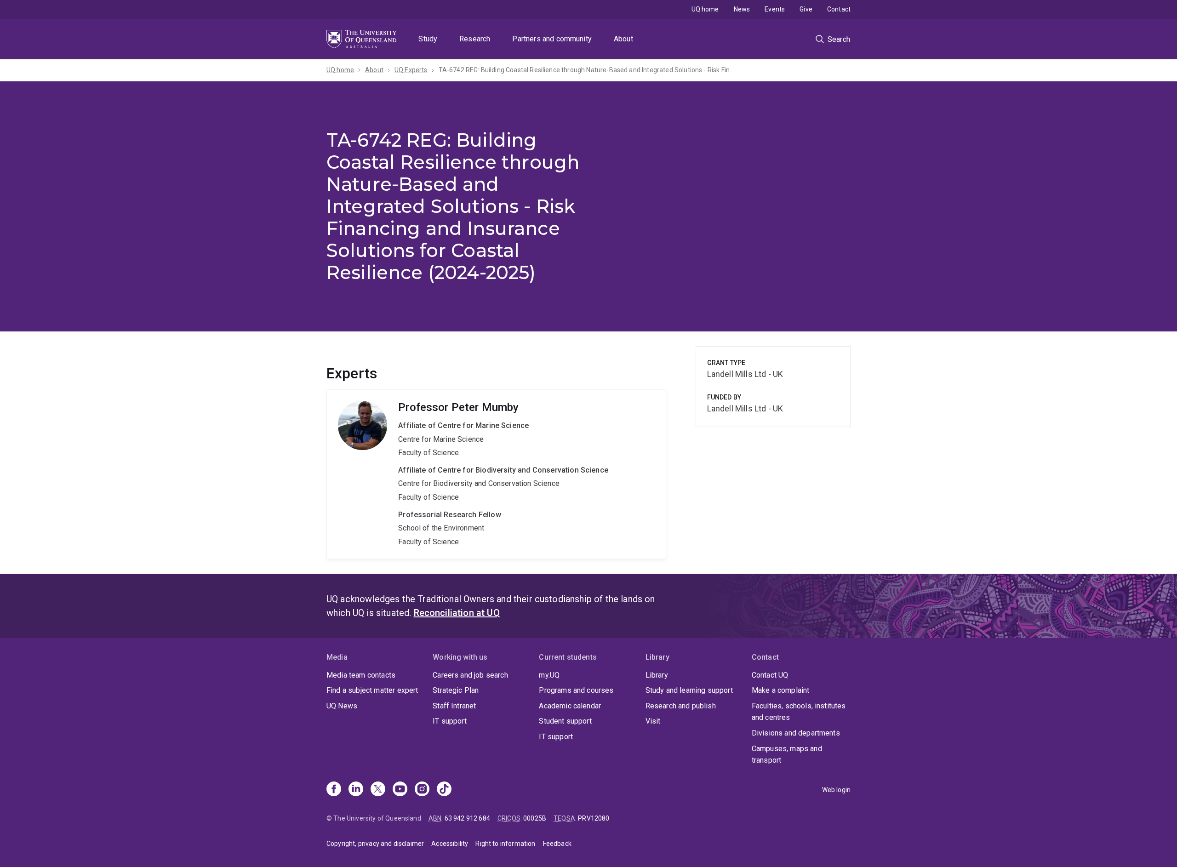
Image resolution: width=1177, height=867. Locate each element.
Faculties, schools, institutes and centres (799, 712)
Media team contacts (360, 675)
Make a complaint (781, 690)
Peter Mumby (496, 474)
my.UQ (549, 675)
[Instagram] (422, 789)
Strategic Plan (456, 690)
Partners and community (552, 38)
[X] (378, 789)
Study (427, 38)
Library (657, 675)
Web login (836, 789)
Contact (839, 9)
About (623, 38)
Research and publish (681, 706)
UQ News (341, 706)
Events (775, 9)
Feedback (557, 843)
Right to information (505, 843)
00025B (534, 818)
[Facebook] (333, 789)
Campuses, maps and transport (787, 754)
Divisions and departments (796, 733)
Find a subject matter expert (372, 690)
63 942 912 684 (467, 818)
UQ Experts (411, 70)
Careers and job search (470, 675)
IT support (450, 721)
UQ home (705, 9)
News (742, 9)
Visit (653, 721)
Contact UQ (770, 675)
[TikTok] (444, 789)
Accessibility (449, 843)
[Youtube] (400, 789)
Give (806, 9)
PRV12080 (593, 818)
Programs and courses (576, 690)
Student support (565, 721)
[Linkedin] (356, 789)
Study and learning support (689, 690)
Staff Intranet (454, 706)
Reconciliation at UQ (457, 612)
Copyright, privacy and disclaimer (375, 843)
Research (474, 38)
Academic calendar (570, 706)
